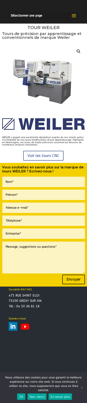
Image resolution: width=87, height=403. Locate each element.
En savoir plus (60, 396)
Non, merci (37, 396)
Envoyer (74, 279)
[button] (78, 51)
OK (21, 396)
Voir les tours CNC (43, 155)
